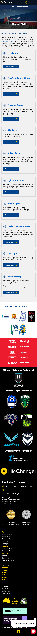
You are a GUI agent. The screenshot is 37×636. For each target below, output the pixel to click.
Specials (5, 568)
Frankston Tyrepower (20, 6)
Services (5, 553)
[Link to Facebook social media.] (18, 631)
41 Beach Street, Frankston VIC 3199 (19, 486)
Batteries (4, 556)
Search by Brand (7, 539)
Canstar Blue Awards (8, 589)
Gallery (5, 575)
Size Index (5, 586)
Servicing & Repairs (8, 560)
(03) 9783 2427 (6, 41)
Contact (5, 570)
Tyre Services (6, 563)
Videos (4, 580)
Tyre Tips (5, 544)
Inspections (5, 558)
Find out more (9, 66)
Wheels (5, 546)
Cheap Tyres (6, 593)
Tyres (4, 532)
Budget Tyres (6, 591)
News (4, 577)
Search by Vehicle (7, 534)
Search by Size (6, 537)
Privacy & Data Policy (12, 627)
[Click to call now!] (26, 2)
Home (5, 34)
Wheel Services (7, 565)
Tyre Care (5, 541)
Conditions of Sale (23, 627)
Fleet (4, 572)
